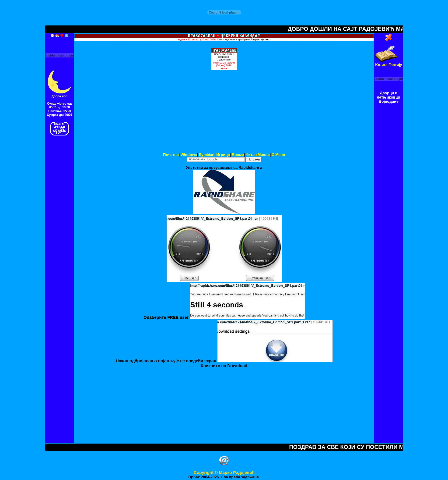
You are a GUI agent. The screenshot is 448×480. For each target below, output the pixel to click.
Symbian (206, 155)
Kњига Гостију (388, 65)
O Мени (278, 155)
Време (238, 155)
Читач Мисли (258, 155)
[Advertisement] (224, 116)
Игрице (223, 155)
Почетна (171, 155)
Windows (189, 155)
